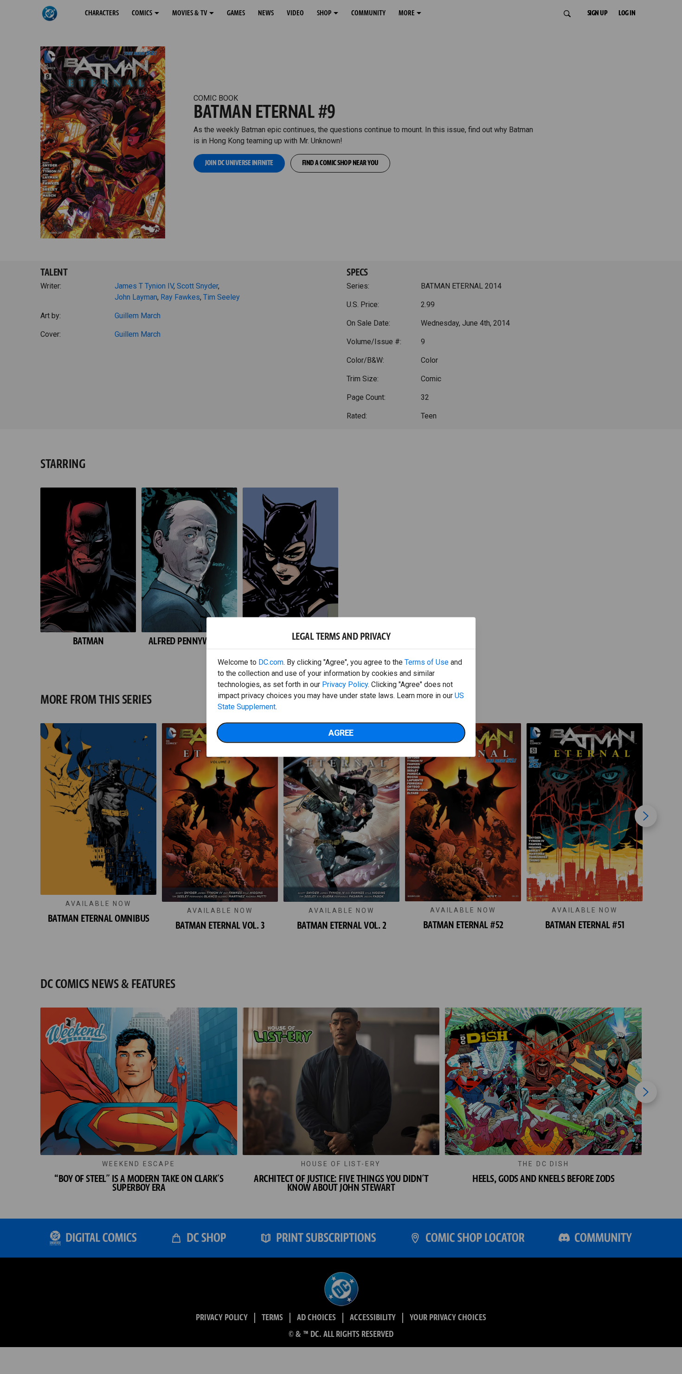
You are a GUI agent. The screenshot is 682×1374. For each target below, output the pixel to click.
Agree (341, 733)
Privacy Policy (345, 684)
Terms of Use (427, 662)
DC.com (270, 662)
